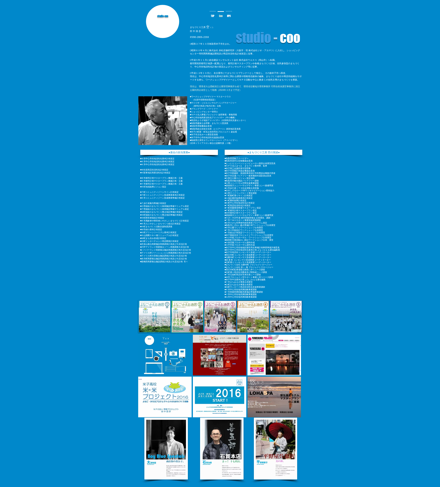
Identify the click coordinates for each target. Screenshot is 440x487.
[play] (294, 414)
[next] (295, 377)
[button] (179, 152)
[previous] (144, 377)
